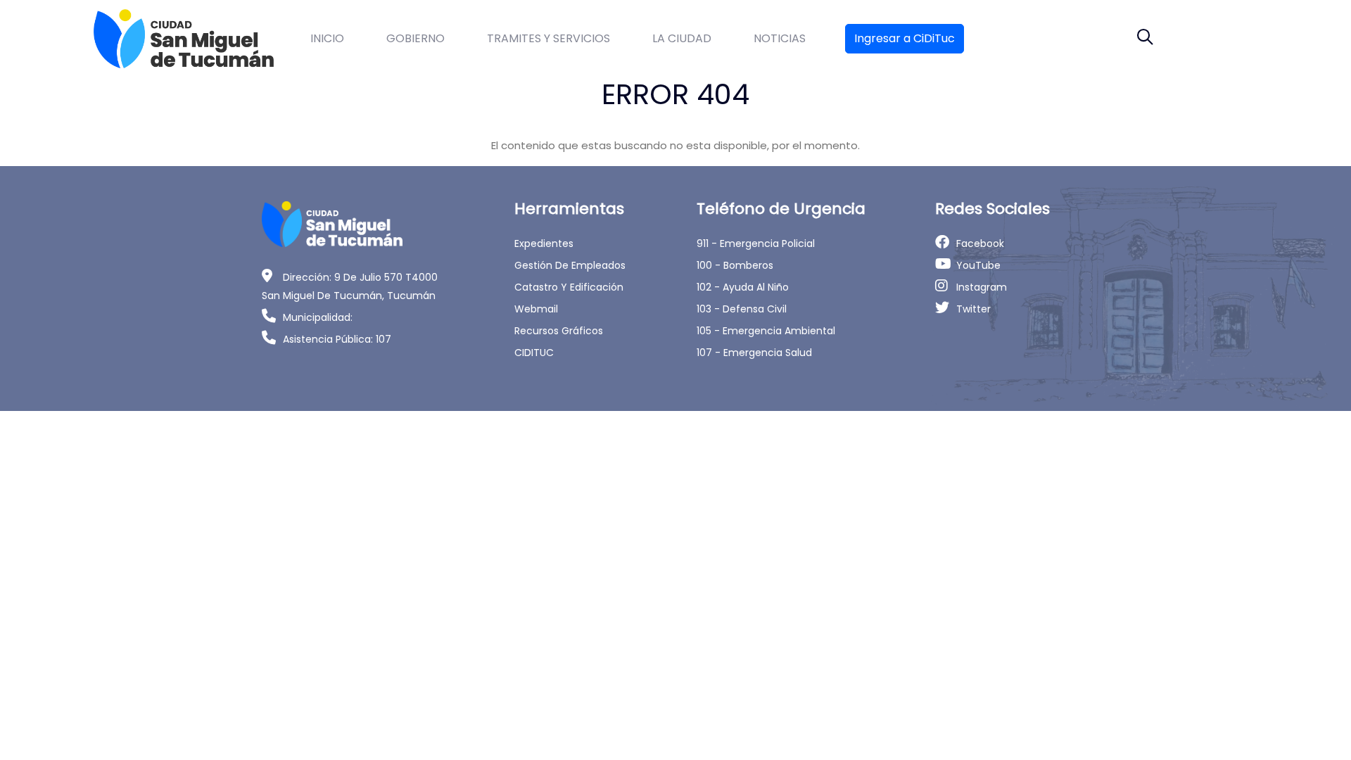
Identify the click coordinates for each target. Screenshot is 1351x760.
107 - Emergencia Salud (754, 353)
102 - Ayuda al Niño (743, 287)
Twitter (973, 309)
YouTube (978, 265)
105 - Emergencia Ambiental (766, 331)
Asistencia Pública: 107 (337, 339)
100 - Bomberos (735, 265)
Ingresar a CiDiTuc (904, 38)
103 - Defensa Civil (742, 309)
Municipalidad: (318, 317)
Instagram (981, 287)
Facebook (980, 243)
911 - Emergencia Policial (756, 243)
